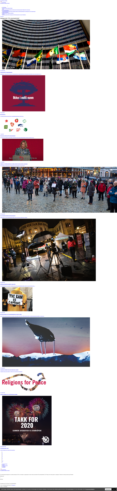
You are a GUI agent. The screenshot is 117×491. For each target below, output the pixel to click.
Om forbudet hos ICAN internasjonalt (29, 11)
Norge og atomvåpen (5, 9)
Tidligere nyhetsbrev (11, 13)
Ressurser (6, 13)
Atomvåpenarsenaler (19, 9)
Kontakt (11, 8)
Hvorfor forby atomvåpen (12, 11)
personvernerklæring (90, 489)
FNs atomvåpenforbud (5, 10)
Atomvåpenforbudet (5, 11)
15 (2, 461)
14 (2, 460)
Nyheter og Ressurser (5, 12)
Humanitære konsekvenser (12, 9)
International (2, 3)
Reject (114, 489)
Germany (8, 3)
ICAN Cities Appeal (16, 14)
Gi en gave (20, 14)
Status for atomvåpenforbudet (20, 11)
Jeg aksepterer (108, 489)
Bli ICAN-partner (10, 14)
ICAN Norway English (3, 0)
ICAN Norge (4, 7)
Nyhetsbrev (24, 14)
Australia (5, 3)
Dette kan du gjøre (5, 14)
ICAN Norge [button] (4, 2)
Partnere (8, 8)
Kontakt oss (13, 485)
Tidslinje (23, 9)
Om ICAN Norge (4, 8)
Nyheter (3, 13)
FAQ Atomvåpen (27, 9)
